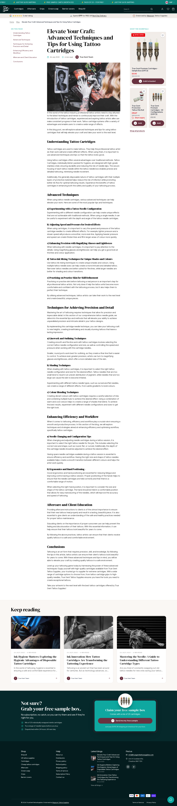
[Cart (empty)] (173, 9)
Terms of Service (138, 802)
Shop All (82, 9)
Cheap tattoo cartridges (30, 764)
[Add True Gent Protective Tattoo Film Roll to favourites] (144, 91)
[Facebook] (134, 767)
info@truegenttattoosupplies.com (141, 755)
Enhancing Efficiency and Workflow (23, 52)
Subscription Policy (63, 774)
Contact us (60, 777)
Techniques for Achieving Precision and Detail (23, 45)
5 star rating (28, 16)
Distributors (60, 758)
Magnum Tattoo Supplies (60, 802)
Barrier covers (68, 9)
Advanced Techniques (21, 40)
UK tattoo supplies (27, 758)
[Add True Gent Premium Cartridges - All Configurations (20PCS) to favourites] (163, 91)
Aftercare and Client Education (25, 57)
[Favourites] (168, 9)
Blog (18, 22)
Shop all (24, 755)
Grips (42, 9)
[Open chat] (170, 799)
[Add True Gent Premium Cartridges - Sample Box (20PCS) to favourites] (163, 35)
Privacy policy (61, 761)
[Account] (162, 9)
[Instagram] (128, 767)
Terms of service (62, 771)
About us (59, 755)
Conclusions (18, 62)
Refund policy (61, 764)
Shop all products (137, 131)
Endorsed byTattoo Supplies (151, 16)
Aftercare (31, 9)
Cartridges (19, 9)
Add (140, 123)
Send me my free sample (127, 721)
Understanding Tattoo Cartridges (21, 34)
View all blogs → (97, 785)
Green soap (53, 9)
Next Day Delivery (99, 16)
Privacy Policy (151, 802)
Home (12, 22)
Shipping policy (61, 768)
